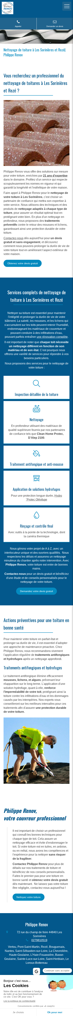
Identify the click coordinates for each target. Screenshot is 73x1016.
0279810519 (39, 940)
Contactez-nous (13, 238)
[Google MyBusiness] (36, 971)
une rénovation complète (52, 336)
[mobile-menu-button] (66, 6)
